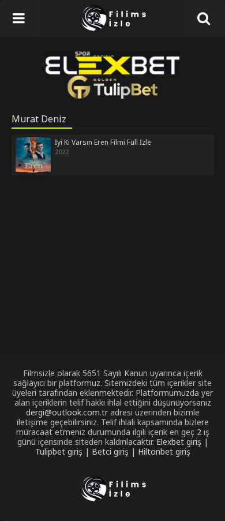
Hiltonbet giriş (164, 451)
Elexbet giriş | (182, 441)
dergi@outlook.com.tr (67, 412)
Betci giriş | (115, 451)
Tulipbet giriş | (63, 451)
